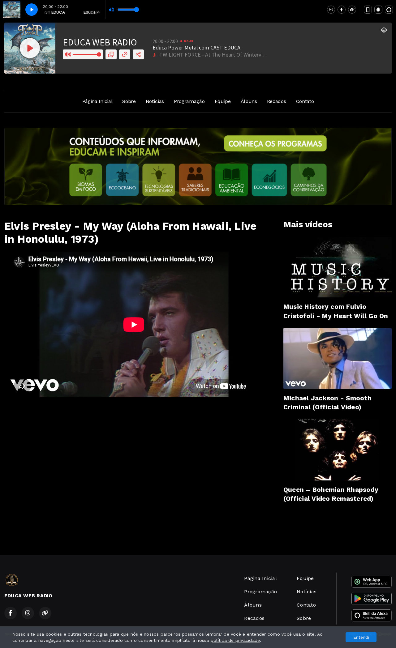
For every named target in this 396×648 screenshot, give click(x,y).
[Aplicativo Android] (378, 10)
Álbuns (249, 101)
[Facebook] (342, 10)
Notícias (155, 101)
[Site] (352, 10)
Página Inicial (97, 101)
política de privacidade (235, 640)
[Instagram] (331, 10)
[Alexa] (389, 10)
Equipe (223, 101)
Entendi (361, 637)
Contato (305, 101)
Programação (189, 101)
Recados (276, 101)
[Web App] (368, 10)
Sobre (129, 101)
